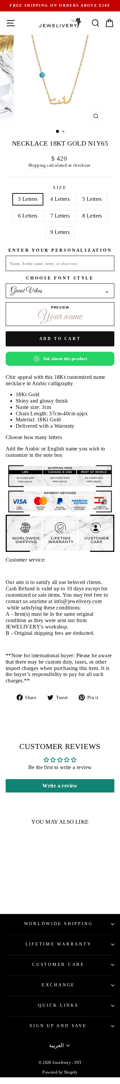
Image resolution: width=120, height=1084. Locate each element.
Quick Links (58, 1005)
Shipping (37, 165)
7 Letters (60, 216)
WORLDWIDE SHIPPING (58, 923)
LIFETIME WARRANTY (58, 944)
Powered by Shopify (59, 1072)
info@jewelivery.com (78, 601)
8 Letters (92, 216)
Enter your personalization (60, 250)
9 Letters (60, 232)
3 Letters (28, 199)
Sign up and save (58, 1025)
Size (60, 187)
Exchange (58, 985)
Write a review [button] (59, 785)
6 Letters (28, 216)
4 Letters (60, 199)
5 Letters (92, 199)
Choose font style (60, 278)
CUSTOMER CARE (58, 964)
